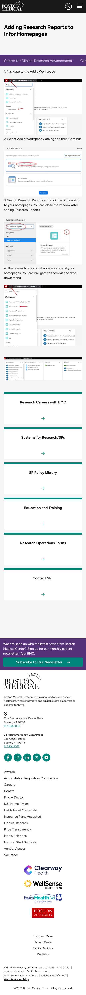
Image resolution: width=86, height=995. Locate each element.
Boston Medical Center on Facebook (8, 757)
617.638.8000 (12, 726)
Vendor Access (15, 848)
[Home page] (22, 688)
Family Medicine (43, 948)
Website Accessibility (16, 979)
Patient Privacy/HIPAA (53, 975)
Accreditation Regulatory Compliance (31, 778)
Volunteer (11, 855)
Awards (9, 772)
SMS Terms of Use (59, 967)
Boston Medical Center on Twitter (37, 757)
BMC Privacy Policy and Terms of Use (25, 967)
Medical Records (16, 823)
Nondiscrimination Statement (21, 975)
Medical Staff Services (20, 842)
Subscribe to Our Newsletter (39, 662)
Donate (9, 791)
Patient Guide (42, 942)
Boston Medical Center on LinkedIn (27, 757)
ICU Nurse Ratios (16, 804)
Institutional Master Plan (21, 810)
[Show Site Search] (68, 6)
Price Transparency (17, 829)
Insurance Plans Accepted (22, 816)
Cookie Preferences (37, 971)
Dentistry (43, 954)
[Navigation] (79, 6)
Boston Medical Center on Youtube (46, 757)
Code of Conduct (14, 971)
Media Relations (15, 836)
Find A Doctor (14, 797)
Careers (9, 784)
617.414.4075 (12, 746)
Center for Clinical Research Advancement (38, 61)
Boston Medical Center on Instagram (18, 757)
